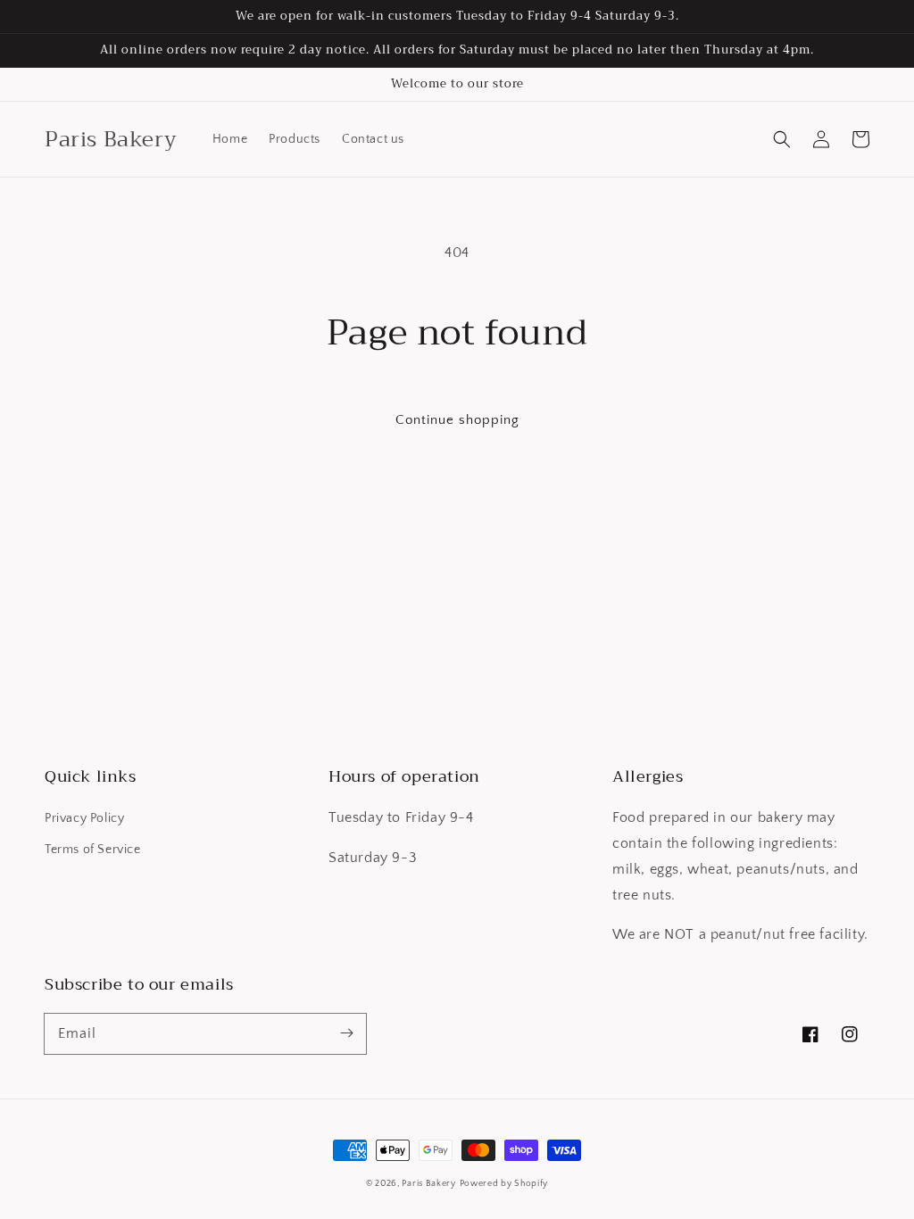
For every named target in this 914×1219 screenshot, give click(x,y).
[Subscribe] (346, 1033)
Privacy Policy (84, 818)
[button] (782, 139)
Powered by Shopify (504, 1184)
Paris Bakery (428, 1184)
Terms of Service (93, 849)
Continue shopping (457, 419)
